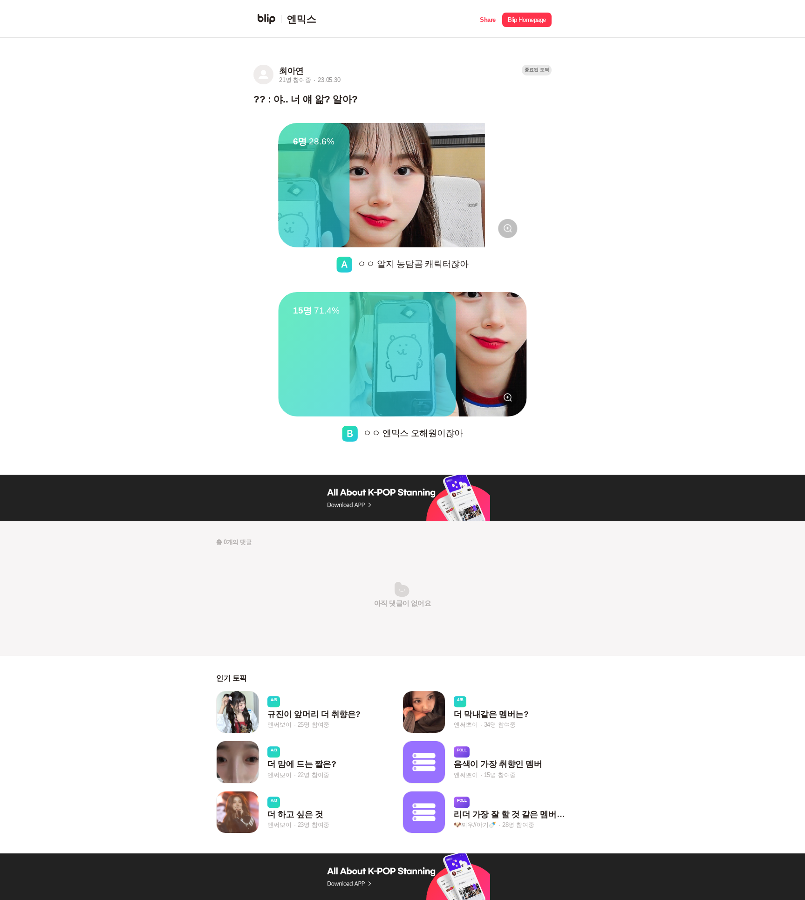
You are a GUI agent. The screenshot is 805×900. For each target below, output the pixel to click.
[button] (488, 19)
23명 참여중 (314, 824)
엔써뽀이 (279, 724)
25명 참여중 (314, 724)
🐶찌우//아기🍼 (475, 824)
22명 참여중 (314, 774)
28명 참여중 (518, 824)
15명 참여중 (500, 774)
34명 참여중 (500, 724)
